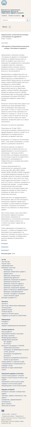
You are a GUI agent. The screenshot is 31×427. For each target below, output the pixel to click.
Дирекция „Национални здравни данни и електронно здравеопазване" (16, 288)
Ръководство (8, 269)
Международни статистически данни (14, 385)
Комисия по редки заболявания (12, 367)
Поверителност (19, 416)
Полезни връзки (7, 311)
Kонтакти (5, 303)
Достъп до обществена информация (14, 305)
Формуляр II (5, 250)
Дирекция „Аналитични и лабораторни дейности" (12, 276)
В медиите (5, 321)
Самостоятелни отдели (11, 295)
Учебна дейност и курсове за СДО (13, 361)
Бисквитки (14, 414)
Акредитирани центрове (10, 339)
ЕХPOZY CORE (19, 421)
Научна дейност (7, 331)
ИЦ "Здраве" (8, 341)
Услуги (4, 369)
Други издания (6, 403)
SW (10, 423)
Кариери (4, 15)
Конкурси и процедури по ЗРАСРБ (13, 345)
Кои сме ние (6, 261)
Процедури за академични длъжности (12, 354)
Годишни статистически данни (12, 383)
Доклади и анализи (8, 335)
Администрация (7, 309)
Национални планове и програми (12, 333)
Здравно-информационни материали (14, 325)
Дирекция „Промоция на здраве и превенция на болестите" (15, 280)
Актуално (8, 38)
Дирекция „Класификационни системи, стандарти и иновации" (14, 292)
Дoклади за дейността (9, 297)
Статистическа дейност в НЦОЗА (13, 375)
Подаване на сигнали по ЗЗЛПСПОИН (14, 315)
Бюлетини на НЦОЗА (8, 405)
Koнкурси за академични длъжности (16, 357)
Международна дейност (10, 337)
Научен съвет (6, 263)
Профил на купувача (14, 15)
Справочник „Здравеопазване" (12, 399)
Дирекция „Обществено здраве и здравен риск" (15, 272)
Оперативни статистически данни (13, 381)
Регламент (4, 243)
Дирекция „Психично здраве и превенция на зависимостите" (14, 284)
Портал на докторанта (11, 359)
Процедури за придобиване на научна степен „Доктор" (16, 350)
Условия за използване (8, 416)
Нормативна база (7, 265)
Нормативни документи (11, 347)
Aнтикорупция (6, 307)
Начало (3, 38)
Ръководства (6, 401)
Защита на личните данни (10, 313)
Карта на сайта (6, 414)
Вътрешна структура (8, 267)
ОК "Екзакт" (7, 343)
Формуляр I (5, 247)
